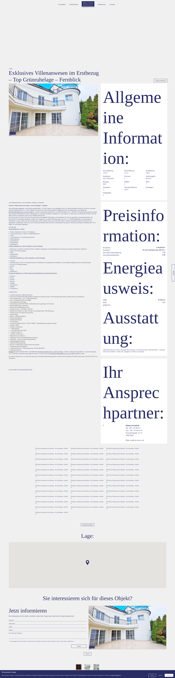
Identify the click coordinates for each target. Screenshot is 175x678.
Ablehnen (160, 675)
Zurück (10, 68)
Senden (79, 646)
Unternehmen (73, 4)
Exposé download (160, 80)
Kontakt (112, 4)
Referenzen (102, 4)
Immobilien (61, 4)
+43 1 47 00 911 (135, 428)
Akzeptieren (169, 675)
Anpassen (152, 675)
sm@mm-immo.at (137, 440)
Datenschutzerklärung (115, 675)
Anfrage (173, 273)
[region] (87, 674)
